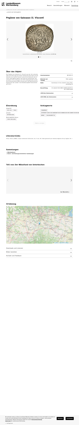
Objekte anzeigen (39, 123)
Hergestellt (8, 108)
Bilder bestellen (11, 252)
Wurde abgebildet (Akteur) (12, 117)
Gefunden (8, 112)
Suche (63, 1)
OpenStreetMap (64, 242)
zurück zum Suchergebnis (14, 12)
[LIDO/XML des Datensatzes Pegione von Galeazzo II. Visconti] (72, 97)
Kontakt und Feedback (13, 255)
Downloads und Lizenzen (14, 248)
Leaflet (56, 242)
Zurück (7, 39)
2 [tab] (40, 57)
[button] (39, 223)
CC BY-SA (53, 54)
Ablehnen (60, 418)
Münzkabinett (11, 152)
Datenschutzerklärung (37, 419)
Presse (58, 1)
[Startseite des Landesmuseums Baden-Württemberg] (11, 5)
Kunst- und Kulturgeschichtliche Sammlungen (21, 153)
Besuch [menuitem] (49, 5)
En (77, 1)
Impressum (8, 421)
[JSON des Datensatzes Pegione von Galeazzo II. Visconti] (72, 93)
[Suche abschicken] (68, 1)
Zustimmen (70, 418)
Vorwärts (71, 39)
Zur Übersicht (64, 192)
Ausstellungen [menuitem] (57, 5)
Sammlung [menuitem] (74, 5)
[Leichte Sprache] (71, 1)
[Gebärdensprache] (74, 1)
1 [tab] (38, 57)
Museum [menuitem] (67, 5)
